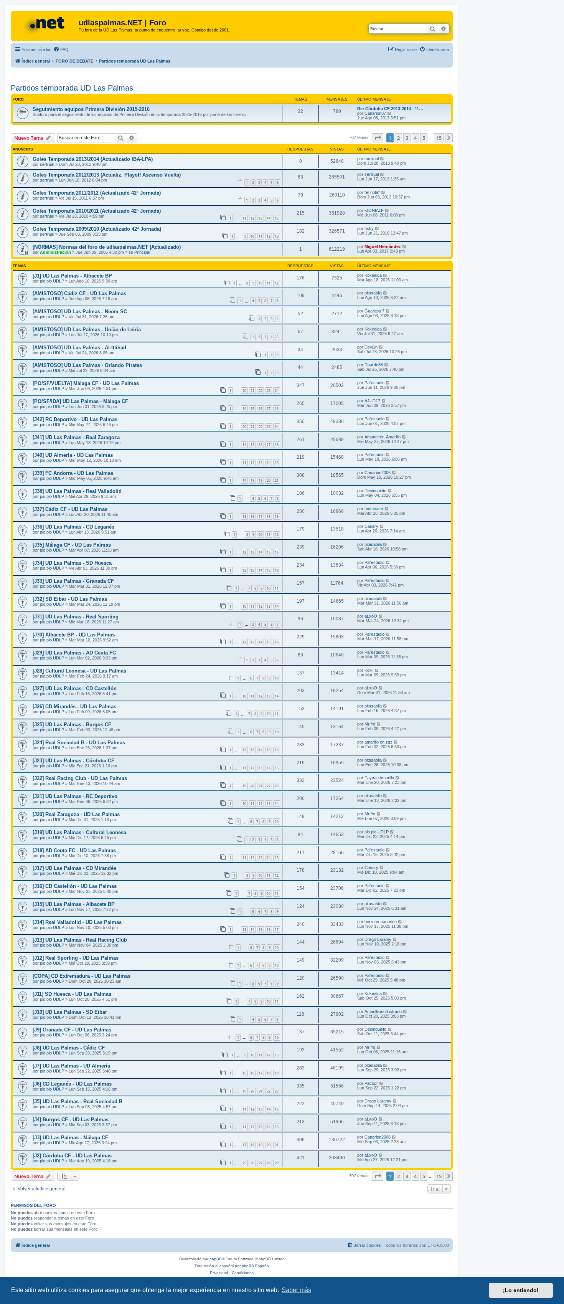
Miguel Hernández (382, 246)
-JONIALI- (374, 210)
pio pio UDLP (52, 281)
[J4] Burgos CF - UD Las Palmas (71, 1119)
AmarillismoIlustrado (383, 1011)
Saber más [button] (296, 1290)
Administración (55, 252)
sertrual (47, 164)
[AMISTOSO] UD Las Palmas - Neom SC (80, 311)
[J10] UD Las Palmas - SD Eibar (70, 1012)
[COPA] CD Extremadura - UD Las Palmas (81, 976)
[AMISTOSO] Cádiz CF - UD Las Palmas (79, 293)
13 (260, 218)
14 (268, 218)
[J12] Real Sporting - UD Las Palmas (76, 958)
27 (260, 1162)
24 (277, 390)
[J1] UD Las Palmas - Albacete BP (72, 276)
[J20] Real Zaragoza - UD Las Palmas (76, 814)
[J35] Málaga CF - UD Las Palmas (72, 545)
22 (260, 390)
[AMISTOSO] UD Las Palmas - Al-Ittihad (79, 347)
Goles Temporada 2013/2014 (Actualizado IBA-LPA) (93, 159)
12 (252, 218)
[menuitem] (61, 49)
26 (252, 1162)
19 (260, 480)
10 (252, 236)
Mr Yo (369, 724)
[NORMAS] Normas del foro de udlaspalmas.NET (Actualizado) (107, 247)
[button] (377, 137)
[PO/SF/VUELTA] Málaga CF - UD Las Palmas (86, 383)
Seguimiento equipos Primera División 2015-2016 (91, 109)
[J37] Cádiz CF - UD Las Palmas (70, 509)
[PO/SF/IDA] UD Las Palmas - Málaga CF (80, 401)
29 (277, 1162)
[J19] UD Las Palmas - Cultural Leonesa (79, 832)
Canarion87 (375, 113)
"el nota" (372, 192)
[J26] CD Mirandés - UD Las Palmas (74, 706)
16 (260, 408)
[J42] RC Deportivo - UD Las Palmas (75, 419)
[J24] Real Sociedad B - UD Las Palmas (79, 742)
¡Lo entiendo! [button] (521, 1290)
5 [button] (423, 137)
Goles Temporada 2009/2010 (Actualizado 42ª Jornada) (97, 229)
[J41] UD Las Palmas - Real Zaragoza (76, 437)
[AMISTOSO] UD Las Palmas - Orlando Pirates (87, 365)
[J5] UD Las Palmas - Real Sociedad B (77, 1101)
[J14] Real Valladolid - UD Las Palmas (77, 922)
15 (277, 218)
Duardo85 (373, 364)
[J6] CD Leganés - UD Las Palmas (72, 1084)
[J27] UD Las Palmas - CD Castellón (75, 688)
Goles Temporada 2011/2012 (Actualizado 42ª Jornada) (97, 193)
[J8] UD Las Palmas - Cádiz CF (69, 1048)
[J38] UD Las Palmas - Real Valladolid (77, 491)
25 (244, 1162)
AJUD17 (372, 400)
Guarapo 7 (374, 311)
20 (244, 390)
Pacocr (371, 1083)
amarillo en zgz (378, 742)
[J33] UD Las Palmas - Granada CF (73, 581)
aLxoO (370, 616)
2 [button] (398, 137)
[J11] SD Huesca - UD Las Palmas (72, 994)
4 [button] (415, 137)
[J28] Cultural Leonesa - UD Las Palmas (79, 671)
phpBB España (255, 1266)
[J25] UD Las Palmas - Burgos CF (72, 724)
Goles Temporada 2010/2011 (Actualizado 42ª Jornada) (97, 211)
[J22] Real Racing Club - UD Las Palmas (80, 778)
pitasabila (373, 293)
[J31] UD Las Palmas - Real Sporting (76, 617)
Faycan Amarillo (379, 777)
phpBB (215, 1259)
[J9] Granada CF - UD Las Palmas (72, 1030)
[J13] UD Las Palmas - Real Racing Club (80, 940)
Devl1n (371, 347)
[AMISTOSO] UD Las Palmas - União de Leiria (87, 329)
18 (277, 408)
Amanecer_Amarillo (382, 437)
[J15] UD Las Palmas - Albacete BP (74, 904)
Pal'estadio (374, 382)
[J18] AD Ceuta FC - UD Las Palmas (74, 850)
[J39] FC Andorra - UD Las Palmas (73, 473)
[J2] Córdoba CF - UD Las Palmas (72, 1156)
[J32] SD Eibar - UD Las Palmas (70, 599)
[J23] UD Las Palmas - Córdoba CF (73, 761)
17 (268, 408)
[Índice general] (46, 25)
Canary (371, 526)
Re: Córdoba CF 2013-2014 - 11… (390, 108)
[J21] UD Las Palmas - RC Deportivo (75, 796)
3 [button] (407, 137)
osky (369, 228)
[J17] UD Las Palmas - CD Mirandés (74, 868)
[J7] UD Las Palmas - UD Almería (71, 1066)
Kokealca (373, 275)
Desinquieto (375, 490)
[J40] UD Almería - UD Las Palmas (73, 455)
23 (268, 390)
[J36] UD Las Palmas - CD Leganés (73, 527)
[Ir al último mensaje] (382, 158)
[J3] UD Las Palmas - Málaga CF (70, 1137)
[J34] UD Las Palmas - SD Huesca (72, 563)
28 (268, 1162)
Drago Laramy (377, 939)
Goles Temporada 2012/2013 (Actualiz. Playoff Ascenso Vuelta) (107, 175)
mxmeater (373, 508)
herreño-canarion (380, 921)
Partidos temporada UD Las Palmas (72, 88)
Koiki (368, 670)
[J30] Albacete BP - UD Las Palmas (74, 635)
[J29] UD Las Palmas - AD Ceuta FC (74, 653)
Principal (142, 252)
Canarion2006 (377, 472)
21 (252, 390)
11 (244, 218)
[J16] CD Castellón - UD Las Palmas (75, 886)
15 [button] (439, 137)
